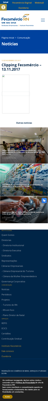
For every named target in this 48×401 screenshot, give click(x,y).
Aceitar (7, 397)
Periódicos (7, 294)
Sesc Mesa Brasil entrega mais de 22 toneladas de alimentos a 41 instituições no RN (22, 186)
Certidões (6, 333)
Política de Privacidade (25, 382)
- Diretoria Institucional (13, 245)
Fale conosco (8, 351)
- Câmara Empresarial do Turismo (18, 271)
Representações (9, 260)
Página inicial (8, 37)
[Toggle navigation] (42, 20)
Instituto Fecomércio (11, 346)
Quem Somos (8, 235)
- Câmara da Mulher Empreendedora (19, 276)
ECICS (4, 328)
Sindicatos (6, 255)
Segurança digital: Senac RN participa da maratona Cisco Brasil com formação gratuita (23, 213)
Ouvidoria (6, 356)
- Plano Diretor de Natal (13, 315)
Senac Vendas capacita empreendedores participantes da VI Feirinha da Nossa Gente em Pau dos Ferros (23, 152)
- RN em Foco (8, 310)
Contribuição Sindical (12, 338)
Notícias (10, 44)
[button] (3, 7)
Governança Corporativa (13, 281)
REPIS (4, 323)
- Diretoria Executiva (11, 250)
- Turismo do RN (9, 304)
